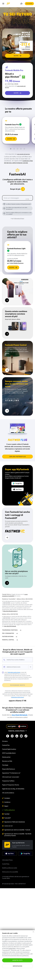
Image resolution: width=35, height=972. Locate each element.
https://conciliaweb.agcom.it (10, 611)
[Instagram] (12, 736)
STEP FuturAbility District (9, 753)
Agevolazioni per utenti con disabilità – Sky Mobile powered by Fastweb (17, 834)
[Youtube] (21, 736)
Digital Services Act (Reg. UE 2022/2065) (13, 789)
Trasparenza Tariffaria (8, 781)
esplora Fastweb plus (17, 456)
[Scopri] (7, 300)
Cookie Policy (5, 864)
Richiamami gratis (17, 685)
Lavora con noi (8, 826)
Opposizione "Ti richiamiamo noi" (11, 773)
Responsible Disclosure (8, 769)
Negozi (6, 806)
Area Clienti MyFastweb (19, 715)
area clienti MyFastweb (10, 626)
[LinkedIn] (16, 736)
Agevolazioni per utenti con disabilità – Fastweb (17, 830)
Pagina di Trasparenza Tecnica (10, 785)
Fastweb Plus (6, 745)
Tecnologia (5, 765)
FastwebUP (7, 818)
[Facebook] (7, 736)
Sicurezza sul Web (7, 761)
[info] (20, 75)
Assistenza (7, 802)
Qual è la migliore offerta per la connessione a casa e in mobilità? (18, 213)
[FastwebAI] (21, 3)
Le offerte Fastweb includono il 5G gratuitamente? (18, 204)
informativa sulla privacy (14, 672)
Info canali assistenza (8, 792)
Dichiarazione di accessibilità (10, 872)
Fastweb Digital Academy (9, 749)
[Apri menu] (3, 3)
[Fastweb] (8, 3)
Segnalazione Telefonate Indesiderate (14, 822)
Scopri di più (15, 189)
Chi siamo (5, 741)
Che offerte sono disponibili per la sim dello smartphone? (16, 208)
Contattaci (7, 798)
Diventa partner (6, 757)
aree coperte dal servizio (23, 154)
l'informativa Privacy (19, 218)
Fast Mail (6, 814)
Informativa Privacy (7, 860)
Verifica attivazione (9, 810)
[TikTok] (25, 736)
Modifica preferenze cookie (9, 868)
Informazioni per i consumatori (10, 777)
